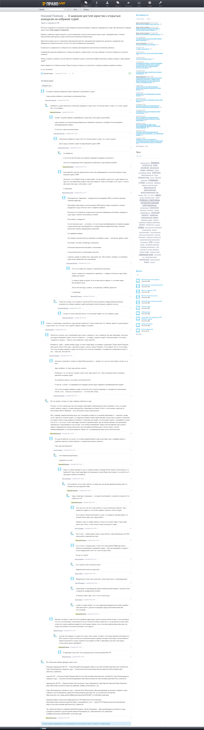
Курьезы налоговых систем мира (146, 44)
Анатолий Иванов (63, 308)
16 (143, 89)
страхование (144, 242)
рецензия (157, 235)
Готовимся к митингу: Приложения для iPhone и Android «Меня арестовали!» (147, 106)
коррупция (154, 208)
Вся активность (140, 146)
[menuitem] (75, 9)
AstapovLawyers (145, 163)
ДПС (145, 195)
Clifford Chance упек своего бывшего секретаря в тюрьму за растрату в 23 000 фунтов (148, 88)
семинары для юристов (154, 237)
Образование (145, 312)
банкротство (143, 177)
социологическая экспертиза (150, 240)
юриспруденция (155, 259)
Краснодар (143, 210)
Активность (142, 14)
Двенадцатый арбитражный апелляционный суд (149, 190)
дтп (149, 195)
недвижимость (145, 213)
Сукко (157, 247)
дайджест (157, 183)
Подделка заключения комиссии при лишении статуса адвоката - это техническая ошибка (149, 133)
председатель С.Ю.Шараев (153, 227)
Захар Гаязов (79, 573)
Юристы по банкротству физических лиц (148, 34)
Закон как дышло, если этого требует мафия (149, 53)
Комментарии (140, 19)
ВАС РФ (158, 177)
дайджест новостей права (149, 185)
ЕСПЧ (152, 195)
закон (158, 195)
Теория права (145, 307)
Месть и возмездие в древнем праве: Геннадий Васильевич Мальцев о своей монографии (148, 119)
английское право (145, 173)
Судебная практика (152, 244)
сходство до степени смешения (149, 249)
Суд (44, 69)
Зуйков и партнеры (149, 200)
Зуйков (157, 197)
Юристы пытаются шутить (149, 296)
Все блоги (138, 334)
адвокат (150, 170)
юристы (152, 262)
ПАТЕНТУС (150, 225)
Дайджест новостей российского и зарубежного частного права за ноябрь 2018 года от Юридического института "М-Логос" (149, 141)
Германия (153, 180)
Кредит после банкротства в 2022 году (147, 24)
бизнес (152, 177)
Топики (148, 19)
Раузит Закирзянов (141, 43)
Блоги (139, 270)
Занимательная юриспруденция (151, 301)
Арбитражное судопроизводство (152, 285)
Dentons (155, 162)
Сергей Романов (80, 583)
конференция (144, 208)
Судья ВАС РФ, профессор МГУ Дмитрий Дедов (151, 318)
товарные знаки (155, 252)
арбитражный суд (147, 175)
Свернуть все (46, 85)
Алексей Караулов (141, 76)
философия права (151, 257)
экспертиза (144, 259)
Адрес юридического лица (144, 59)
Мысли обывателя (147, 329)
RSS (146, 146)
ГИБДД (142, 183)
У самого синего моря (142, 49)
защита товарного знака (147, 197)
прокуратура (146, 230)
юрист (146, 262)
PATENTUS (147, 165)
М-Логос (150, 210)
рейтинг (154, 230)
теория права (144, 252)
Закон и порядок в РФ (50, 23)
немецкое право (146, 220)
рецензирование (144, 232)
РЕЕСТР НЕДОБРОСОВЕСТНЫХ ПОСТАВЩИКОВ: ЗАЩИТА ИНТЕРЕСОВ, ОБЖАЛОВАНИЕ (148, 126)
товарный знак (146, 254)
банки (156, 175)
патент (142, 225)
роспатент (142, 237)
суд (150, 242)
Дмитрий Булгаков (67, 192)
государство (49, 69)
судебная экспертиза (147, 247)
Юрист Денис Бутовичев (142, 22)
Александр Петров (50, 100)
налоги (156, 210)
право (141, 227)
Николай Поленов (52, 16)
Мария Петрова (58, 630)
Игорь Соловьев (54, 355)
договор (140, 195)
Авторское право (147, 324)
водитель (144, 180)
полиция (157, 225)
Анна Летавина (49, 329)
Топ (138, 275)
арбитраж (156, 173)
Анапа (157, 170)
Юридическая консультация (150, 279)
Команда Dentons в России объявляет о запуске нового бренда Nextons (148, 29)
